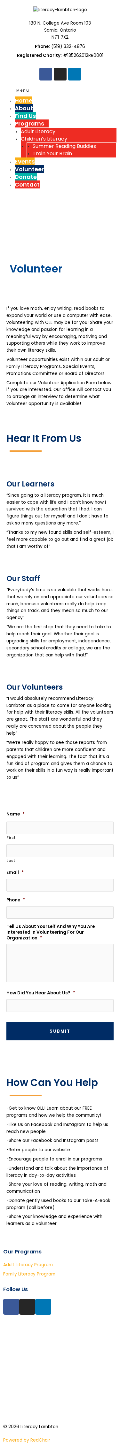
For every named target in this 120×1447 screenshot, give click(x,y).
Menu (22, 90)
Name (15, 814)
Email (15, 873)
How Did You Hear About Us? (40, 993)
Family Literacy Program (29, 1274)
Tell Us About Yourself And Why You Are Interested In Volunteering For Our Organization (50, 932)
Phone (15, 900)
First (11, 837)
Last (11, 860)
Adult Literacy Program (28, 1265)
